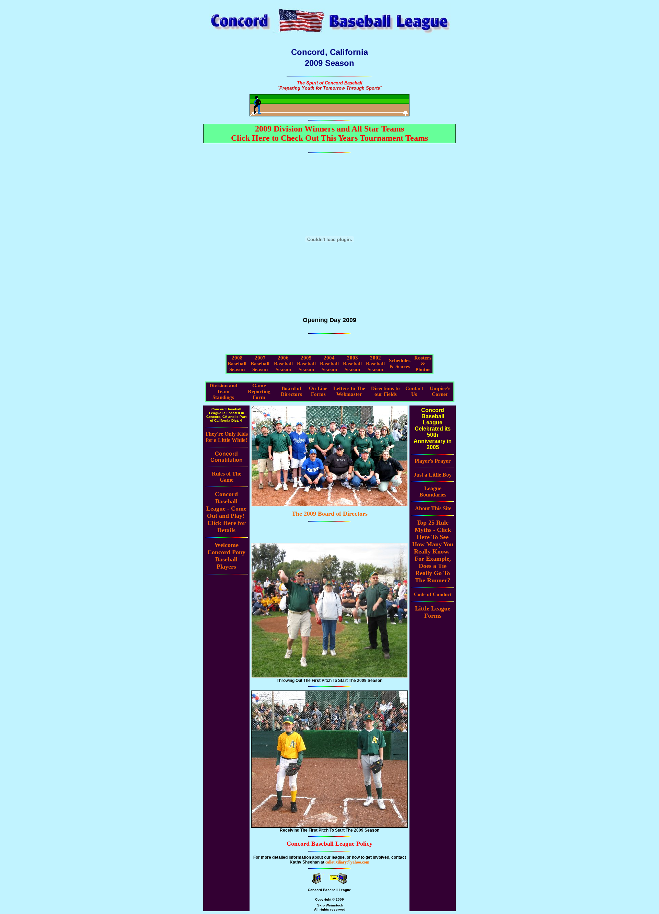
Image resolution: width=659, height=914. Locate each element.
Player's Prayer (433, 461)
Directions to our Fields (385, 391)
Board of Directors (291, 391)
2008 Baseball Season (237, 363)
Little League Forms (432, 612)
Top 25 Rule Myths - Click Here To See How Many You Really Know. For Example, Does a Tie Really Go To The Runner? (432, 551)
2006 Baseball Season (283, 363)
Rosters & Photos (422, 363)
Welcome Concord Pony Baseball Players (226, 555)
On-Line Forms (318, 391)
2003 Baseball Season (352, 363)
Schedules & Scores (400, 363)
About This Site (433, 508)
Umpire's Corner (440, 391)
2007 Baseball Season (260, 363)
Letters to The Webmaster (349, 391)
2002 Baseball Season (375, 363)
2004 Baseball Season (329, 363)
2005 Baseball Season (306, 363)
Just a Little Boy (433, 475)
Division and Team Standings (223, 391)
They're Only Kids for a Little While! (226, 437)
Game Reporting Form (259, 391)
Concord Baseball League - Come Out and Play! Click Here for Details (226, 512)
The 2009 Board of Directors (330, 513)
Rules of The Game (226, 477)
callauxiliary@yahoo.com (347, 862)
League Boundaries (432, 491)
